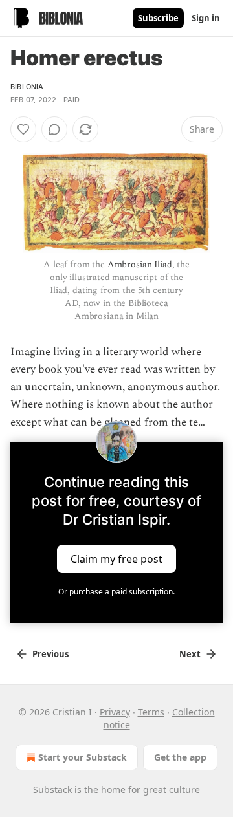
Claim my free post (116, 558)
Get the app (180, 757)
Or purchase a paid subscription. (116, 591)
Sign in (206, 18)
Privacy (115, 712)
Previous (50, 654)
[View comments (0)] (54, 129)
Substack (52, 789)
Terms (151, 712)
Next (190, 654)
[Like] (23, 129)
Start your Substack (82, 757)
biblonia (27, 86)
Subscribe (158, 18)
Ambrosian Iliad (139, 264)
